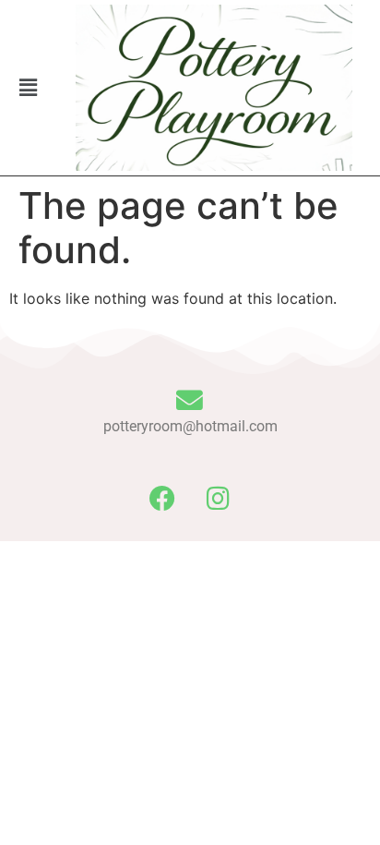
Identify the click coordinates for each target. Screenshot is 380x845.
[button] (28, 87)
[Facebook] (162, 499)
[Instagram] (218, 499)
